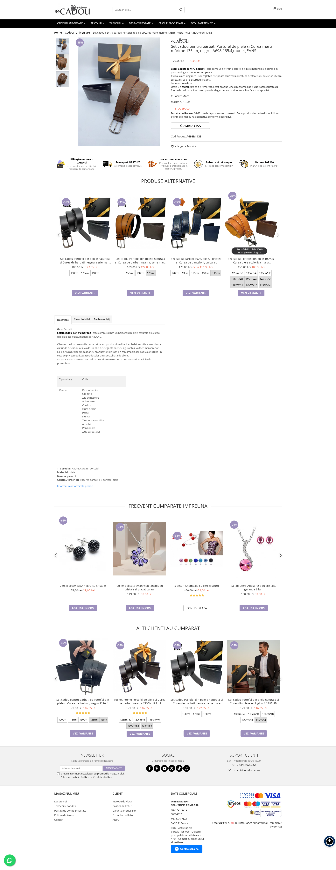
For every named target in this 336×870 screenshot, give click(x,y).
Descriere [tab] (63, 320)
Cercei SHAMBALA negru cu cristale (83, 586)
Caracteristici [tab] (82, 319)
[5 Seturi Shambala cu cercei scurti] (196, 549)
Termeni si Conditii (65, 806)
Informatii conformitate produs (75, 486)
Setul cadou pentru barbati (188, 68)
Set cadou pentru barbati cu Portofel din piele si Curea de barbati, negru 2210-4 (82, 701)
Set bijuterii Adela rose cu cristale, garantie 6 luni (253, 587)
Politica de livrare (64, 815)
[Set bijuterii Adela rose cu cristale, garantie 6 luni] (253, 549)
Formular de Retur (123, 815)
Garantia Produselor (124, 810)
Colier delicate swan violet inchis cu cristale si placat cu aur (139, 587)
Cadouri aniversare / (78, 32)
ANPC (116, 819)
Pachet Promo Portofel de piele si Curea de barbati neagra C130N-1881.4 (139, 701)
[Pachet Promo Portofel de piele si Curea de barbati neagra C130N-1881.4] (139, 666)
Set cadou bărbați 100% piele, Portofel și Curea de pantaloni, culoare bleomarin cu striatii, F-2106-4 (196, 260)
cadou (185, 87)
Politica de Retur (122, 806)
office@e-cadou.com (246, 770)
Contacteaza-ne (189, 848)
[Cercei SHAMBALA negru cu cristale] (82, 548)
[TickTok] (179, 768)
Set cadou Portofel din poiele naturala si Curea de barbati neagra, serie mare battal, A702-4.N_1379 (85, 260)
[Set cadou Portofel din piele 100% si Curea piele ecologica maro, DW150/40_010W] (251, 223)
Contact (58, 819)
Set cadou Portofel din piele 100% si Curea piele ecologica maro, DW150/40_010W (251, 260)
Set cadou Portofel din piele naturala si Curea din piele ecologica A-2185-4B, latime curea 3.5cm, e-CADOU (253, 701)
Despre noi (60, 801)
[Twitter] (171, 768)
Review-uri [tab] (102, 319)
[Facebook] (149, 768)
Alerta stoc (192, 125)
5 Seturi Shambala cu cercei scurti (196, 586)
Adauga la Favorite (185, 146)
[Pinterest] (157, 768)
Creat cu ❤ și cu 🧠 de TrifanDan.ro (232, 823)
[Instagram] (186, 768)
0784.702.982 (246, 765)
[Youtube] (164, 768)
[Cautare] (181, 10)
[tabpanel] (119, 91)
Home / (59, 32)
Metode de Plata (122, 801)
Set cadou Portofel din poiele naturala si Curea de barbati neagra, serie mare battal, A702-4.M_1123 (140, 260)
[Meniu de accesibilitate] (329, 841)
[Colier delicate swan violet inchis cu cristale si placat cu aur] (139, 549)
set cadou (90, 359)
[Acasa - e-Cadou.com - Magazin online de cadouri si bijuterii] (73, 10)
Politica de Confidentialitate (97, 777)
